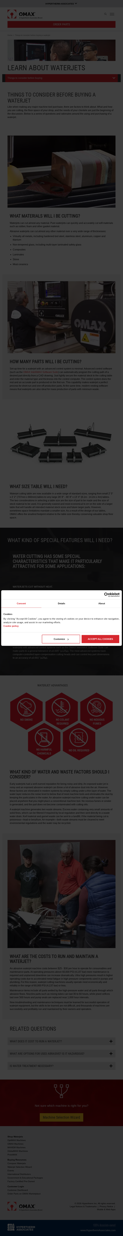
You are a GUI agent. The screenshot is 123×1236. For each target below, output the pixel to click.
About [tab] (101, 603)
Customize (59, 639)
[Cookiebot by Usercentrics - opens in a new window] (106, 594)
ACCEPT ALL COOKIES (100, 639)
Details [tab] (61, 603)
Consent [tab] (21, 603)
